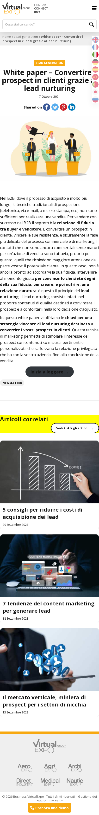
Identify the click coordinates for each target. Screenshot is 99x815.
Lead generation (26, 36)
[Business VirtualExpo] (49, 8)
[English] (95, 39)
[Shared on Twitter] (55, 107)
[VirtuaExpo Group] (49, 748)
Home (6, 36)
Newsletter (12, 383)
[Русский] (95, 99)
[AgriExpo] (50, 768)
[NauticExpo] (75, 782)
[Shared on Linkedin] (71, 107)
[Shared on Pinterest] (63, 107)
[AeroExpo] (25, 768)
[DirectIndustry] (25, 782)
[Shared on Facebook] (46, 107)
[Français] (95, 46)
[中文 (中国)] (95, 76)
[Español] (95, 69)
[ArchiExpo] (75, 768)
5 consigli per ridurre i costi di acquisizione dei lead (42, 513)
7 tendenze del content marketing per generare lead (48, 607)
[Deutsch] (95, 61)
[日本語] (95, 91)
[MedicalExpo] (50, 782)
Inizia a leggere (46, 372)
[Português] (95, 84)
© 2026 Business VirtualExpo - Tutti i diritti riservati (38, 796)
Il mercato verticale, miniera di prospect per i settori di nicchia (44, 700)
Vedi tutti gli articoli (72, 428)
